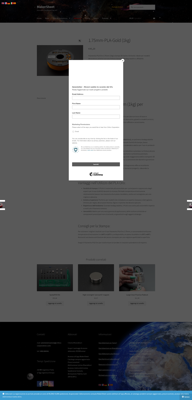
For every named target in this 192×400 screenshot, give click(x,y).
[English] (3, 3)
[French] (6, 3)
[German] (8, 3)
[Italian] (11, 3)
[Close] (122, 60)
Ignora (186, 397)
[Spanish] (14, 3)
